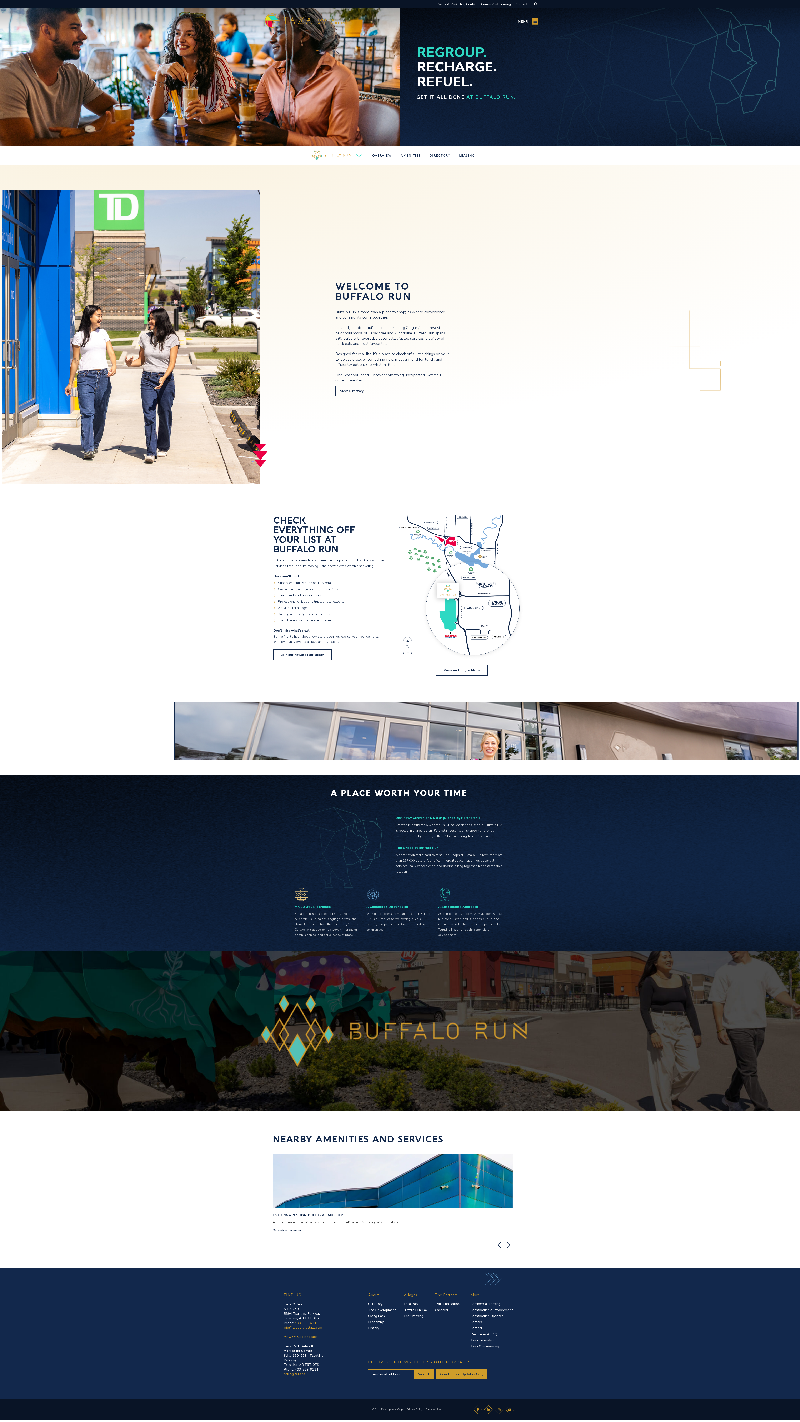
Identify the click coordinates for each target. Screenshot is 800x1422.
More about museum (287, 1230)
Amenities (411, 155)
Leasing (467, 155)
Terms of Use (433, 1409)
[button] (528, 21)
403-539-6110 (307, 1323)
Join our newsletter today (302, 654)
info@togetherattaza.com (303, 1327)
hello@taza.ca (294, 1374)
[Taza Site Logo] (306, 21)
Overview (382, 155)
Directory (440, 155)
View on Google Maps (462, 670)
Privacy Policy (414, 1409)
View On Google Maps (301, 1337)
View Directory (352, 391)
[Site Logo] (290, 1407)
